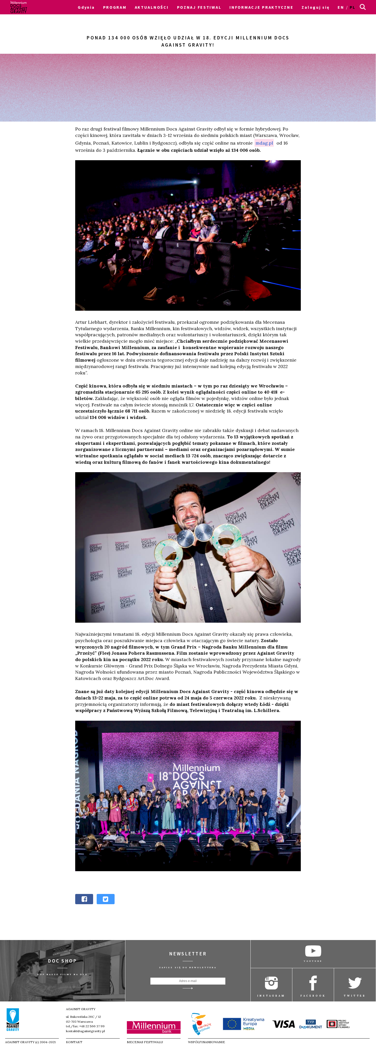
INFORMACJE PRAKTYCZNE (261, 7)
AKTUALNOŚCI (152, 7)
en (341, 7)
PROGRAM (115, 7)
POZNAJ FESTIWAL (199, 7)
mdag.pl (264, 143)
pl (353, 7)
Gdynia (86, 7)
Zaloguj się (315, 7)
